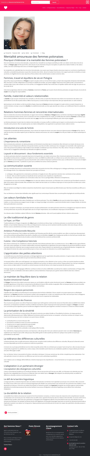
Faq (80, 7)
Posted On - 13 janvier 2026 (13, 53)
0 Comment (36, 53)
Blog (43, 53)
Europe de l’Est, (24, 64)
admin (27, 53)
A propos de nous (51, 7)
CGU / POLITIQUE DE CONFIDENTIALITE (49, 455)
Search (54, 2)
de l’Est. (79, 130)
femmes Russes (30, 401)
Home (44, 7)
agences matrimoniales (77, 385)
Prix (77, 7)
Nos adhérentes (61, 7)
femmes (20, 81)
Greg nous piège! (70, 7)
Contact (84, 7)
